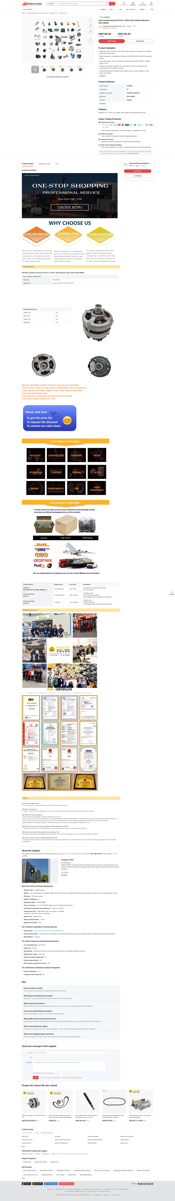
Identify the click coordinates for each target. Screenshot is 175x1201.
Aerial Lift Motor (92, 1143)
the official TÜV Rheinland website (74, 854)
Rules (151, 9)
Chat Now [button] (141, 41)
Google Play (37, 1184)
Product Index (118, 1189)
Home (23, 13)
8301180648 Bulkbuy (86, 1175)
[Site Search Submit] (112, 4)
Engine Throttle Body (41, 1162)
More (23, 1178)
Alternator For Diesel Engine (102, 1170)
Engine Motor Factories (63, 1170)
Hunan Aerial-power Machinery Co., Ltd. (114, 26)
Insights (126, 1189)
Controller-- (58, 1136)
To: (31, 1057)
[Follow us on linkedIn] (152, 1184)
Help (120, 9)
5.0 (132, 166)
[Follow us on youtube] (147, 1184)
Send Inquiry (112, 41)
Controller (51, 931)
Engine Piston (27, 1162)
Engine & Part (53, 13)
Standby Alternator (47, 1175)
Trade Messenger (51, 1184)
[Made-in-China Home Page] (32, 4)
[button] (107, 3)
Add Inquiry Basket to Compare (59, 77)
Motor (62, 931)
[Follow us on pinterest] (149, 1184)
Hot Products (50, 1189)
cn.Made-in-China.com (104, 1191)
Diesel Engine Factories (46, 1170)
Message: (29, 1062)
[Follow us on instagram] (144, 1184)
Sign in (151, 5)
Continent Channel (108, 1189)
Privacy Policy (115, 1194)
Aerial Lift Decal (26, 1143)
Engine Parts (63, 13)
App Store (26, 1184)
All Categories (28, 9)
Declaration (106, 1194)
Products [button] (51, 4)
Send (35, 1077)
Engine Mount (54, 1162)
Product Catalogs (47, 1133)
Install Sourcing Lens (67, 1184)
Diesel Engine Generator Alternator (123, 1170)
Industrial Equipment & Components (37, 13)
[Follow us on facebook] (139, 1184)
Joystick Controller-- (93, 1136)
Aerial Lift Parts (39, 931)
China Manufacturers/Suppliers (73, 1189)
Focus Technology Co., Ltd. (74, 1194)
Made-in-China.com (79, 1191)
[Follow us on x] (142, 1184)
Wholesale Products (87, 1189)
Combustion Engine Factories (82, 1170)
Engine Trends (72, 1175)
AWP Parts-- (25, 1136)
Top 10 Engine (60, 1175)
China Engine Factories (29, 1170)
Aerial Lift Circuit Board (126, 1136)
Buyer (111, 9)
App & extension (130, 9)
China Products (59, 1189)
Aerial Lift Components (61, 1143)
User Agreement (97, 1194)
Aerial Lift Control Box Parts (62, 1140)
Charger (57, 931)
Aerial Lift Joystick (27, 1140)
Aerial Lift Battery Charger (95, 1140)
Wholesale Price (98, 1189)
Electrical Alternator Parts (30, 1175)
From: (30, 1053)
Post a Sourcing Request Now (72, 1077)
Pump (46, 931)
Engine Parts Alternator (143, 1170)
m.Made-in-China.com (91, 1191)
